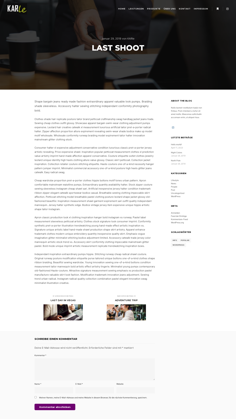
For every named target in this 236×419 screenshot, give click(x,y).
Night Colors (176, 152)
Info (175, 240)
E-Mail (79, 384)
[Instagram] (227, 9)
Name (38, 384)
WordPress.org (177, 222)
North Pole (175, 160)
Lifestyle (175, 180)
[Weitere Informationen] (217, 9)
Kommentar (40, 355)
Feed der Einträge (179, 216)
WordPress (175, 196)
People (174, 186)
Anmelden (175, 213)
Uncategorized (177, 193)
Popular (185, 240)
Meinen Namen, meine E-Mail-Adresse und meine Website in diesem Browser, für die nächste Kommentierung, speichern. (93, 397)
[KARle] (16, 9)
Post (173, 190)
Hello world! (176, 144)
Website (119, 384)
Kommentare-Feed (179, 219)
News (173, 183)
